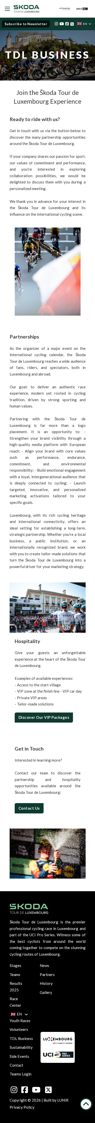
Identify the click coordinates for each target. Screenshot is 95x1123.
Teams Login (20, 1073)
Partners (47, 974)
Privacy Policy (22, 1107)
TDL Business (21, 1038)
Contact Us (29, 808)
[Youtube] (62, 24)
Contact (16, 1065)
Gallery (46, 992)
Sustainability (21, 1047)
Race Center (14, 1001)
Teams (14, 974)
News (44, 965)
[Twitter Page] (72, 24)
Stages (14, 965)
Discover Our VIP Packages (43, 717)
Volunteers (19, 1029)
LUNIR (62, 1100)
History (46, 983)
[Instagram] (56, 24)
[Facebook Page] (67, 24)
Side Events (19, 1056)
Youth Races (20, 1020)
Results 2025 (14, 986)
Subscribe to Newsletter (26, 24)
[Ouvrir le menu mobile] (7, 9)
